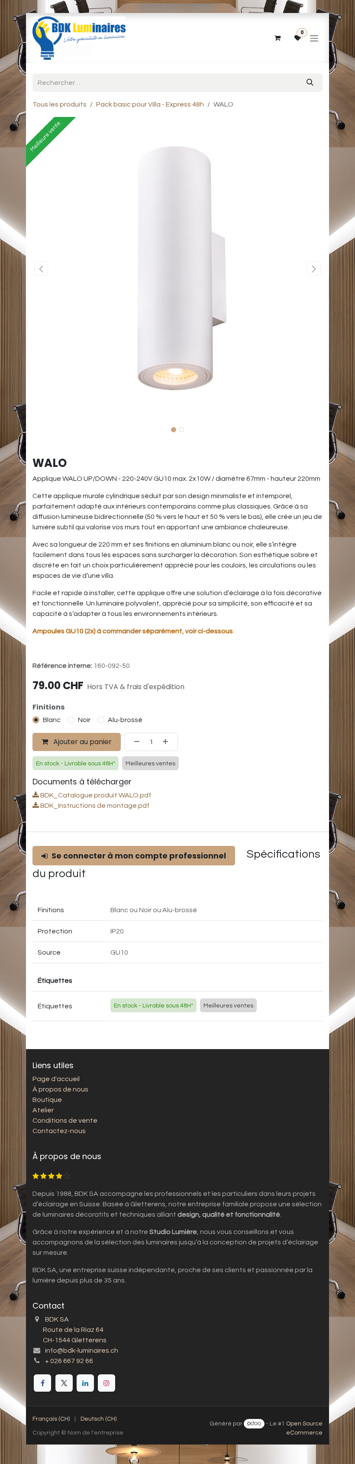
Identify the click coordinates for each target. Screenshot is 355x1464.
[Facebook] (42, 1383)
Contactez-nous (59, 1130)
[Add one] (168, 742)
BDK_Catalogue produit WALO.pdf (95, 795)
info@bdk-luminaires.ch (81, 1350)
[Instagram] (106, 1383)
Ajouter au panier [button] (82, 742)
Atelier (43, 1110)
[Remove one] (134, 742)
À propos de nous (60, 1089)
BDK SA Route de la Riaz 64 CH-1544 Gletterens (69, 1330)
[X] (64, 1383)
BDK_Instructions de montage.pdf (94, 805)
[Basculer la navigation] (314, 37)
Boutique (47, 1099)
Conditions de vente (64, 1120)
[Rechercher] (310, 83)
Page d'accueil (56, 1078)
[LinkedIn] (85, 1383)
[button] (41, 268)
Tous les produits (59, 104)
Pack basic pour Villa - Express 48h (150, 104)
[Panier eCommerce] (277, 38)
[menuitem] (51, 1419)
